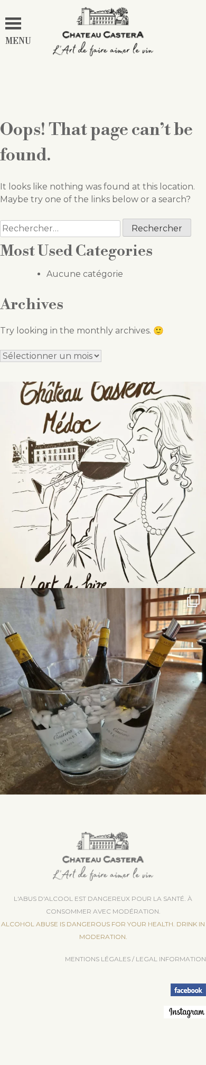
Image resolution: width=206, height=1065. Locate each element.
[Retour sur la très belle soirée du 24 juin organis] (103, 691)
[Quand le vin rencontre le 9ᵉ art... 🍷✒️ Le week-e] (103, 485)
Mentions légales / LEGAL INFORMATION (135, 959)
